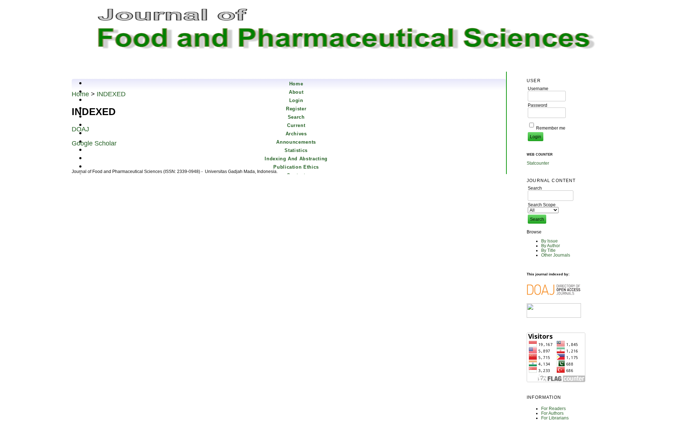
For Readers (553, 408)
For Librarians (555, 417)
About (296, 92)
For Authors (552, 413)
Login (296, 100)
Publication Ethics (296, 167)
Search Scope (542, 204)
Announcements (296, 142)
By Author (550, 245)
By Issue (549, 240)
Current (296, 125)
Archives (296, 133)
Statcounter (538, 163)
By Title (548, 250)
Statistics (296, 150)
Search (296, 117)
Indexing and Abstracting (296, 158)
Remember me (550, 128)
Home (296, 83)
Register (296, 108)
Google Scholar (94, 143)
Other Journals (555, 255)
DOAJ (80, 129)
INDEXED (111, 94)
